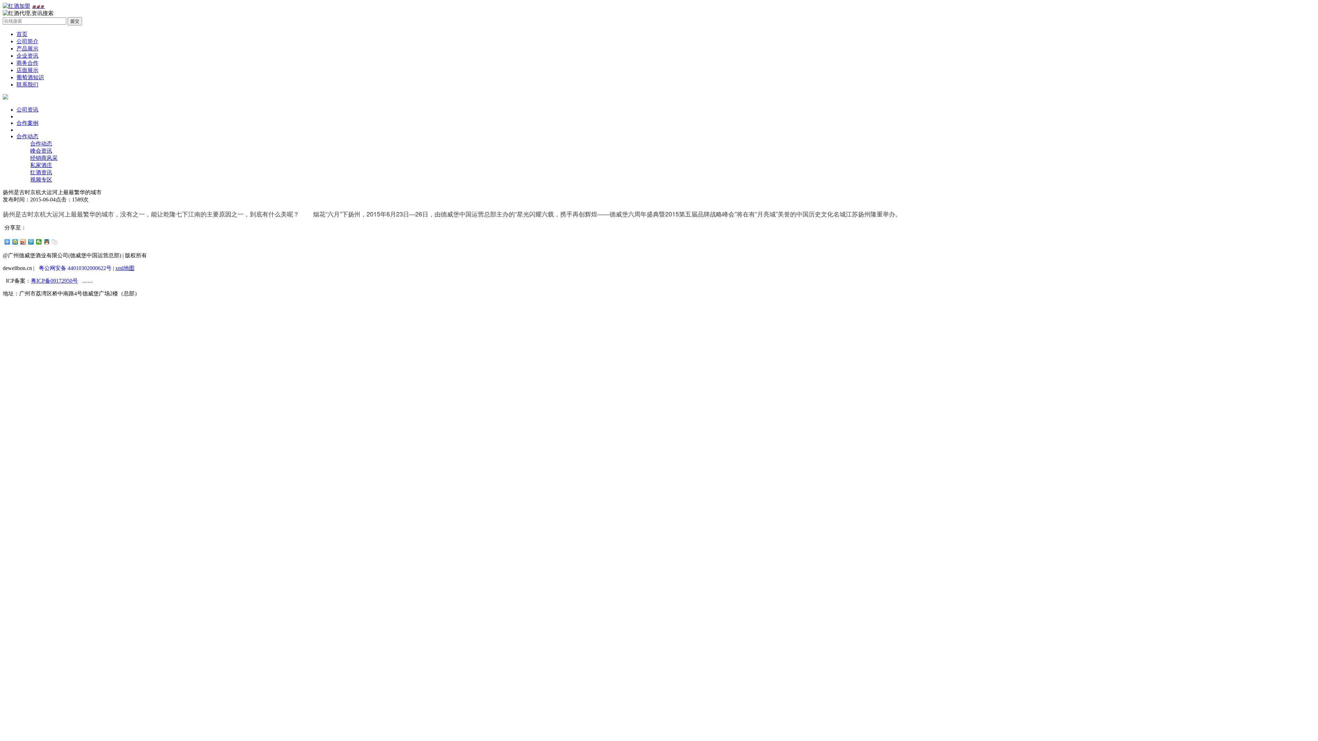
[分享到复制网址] (55, 242)
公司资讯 (27, 110)
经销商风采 (44, 158)
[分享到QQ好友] (47, 242)
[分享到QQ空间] (15, 242)
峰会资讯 (41, 151)
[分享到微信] (39, 242)
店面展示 (27, 70)
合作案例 (27, 123)
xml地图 (125, 268)
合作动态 (27, 136)
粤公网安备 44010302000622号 (75, 268)
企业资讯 (27, 56)
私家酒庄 (41, 165)
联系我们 (27, 84)
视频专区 (41, 180)
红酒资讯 (41, 172)
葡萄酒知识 (30, 77)
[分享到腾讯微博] (31, 242)
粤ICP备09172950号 (54, 281)
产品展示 (27, 48)
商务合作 (27, 63)
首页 (21, 34)
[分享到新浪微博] (23, 242)
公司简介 (27, 41)
